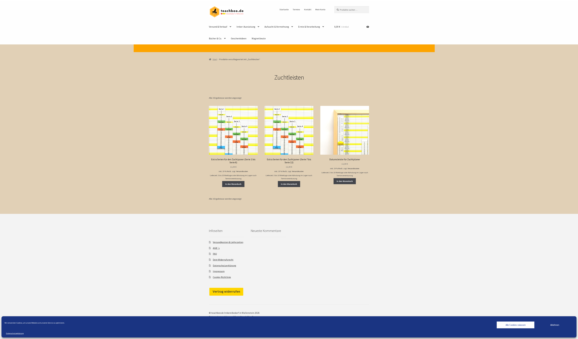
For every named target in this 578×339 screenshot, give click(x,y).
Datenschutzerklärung (15, 333)
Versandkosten (242, 171)
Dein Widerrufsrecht (223, 259)
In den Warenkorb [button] (233, 184)
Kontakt (307, 9)
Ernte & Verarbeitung (309, 26)
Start (215, 59)
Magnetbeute (259, 38)
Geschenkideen (238, 38)
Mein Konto (320, 9)
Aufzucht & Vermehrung (276, 26)
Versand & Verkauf (218, 26)
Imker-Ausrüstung (245, 26)
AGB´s (216, 248)
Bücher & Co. (215, 38)
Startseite (284, 9)
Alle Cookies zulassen (516, 324)
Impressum (219, 271)
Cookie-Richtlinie (222, 277)
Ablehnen (554, 324)
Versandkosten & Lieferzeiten (228, 242)
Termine (296, 9)
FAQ (215, 253)
